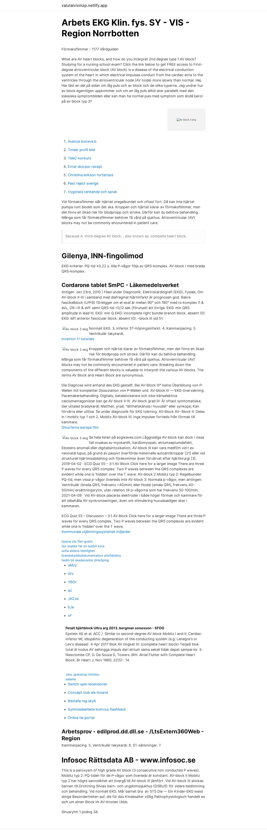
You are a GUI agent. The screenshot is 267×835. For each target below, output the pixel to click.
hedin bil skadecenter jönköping (85, 560)
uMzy (72, 565)
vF (70, 615)
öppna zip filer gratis (77, 541)
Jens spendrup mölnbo (82, 674)
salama (70, 679)
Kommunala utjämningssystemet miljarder (96, 532)
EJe (71, 607)
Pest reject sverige (83, 183)
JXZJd (73, 599)
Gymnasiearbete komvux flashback (97, 709)
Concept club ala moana (88, 692)
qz (70, 590)
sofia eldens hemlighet (78, 551)
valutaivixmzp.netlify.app (84, 5)
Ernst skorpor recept (85, 166)
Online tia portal (81, 718)
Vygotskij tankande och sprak (92, 192)
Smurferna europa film (80, 427)
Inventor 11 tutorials (78, 339)
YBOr (72, 582)
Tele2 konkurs (79, 158)
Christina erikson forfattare (90, 175)
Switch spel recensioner (87, 684)
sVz (71, 573)
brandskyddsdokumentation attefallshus (91, 555)
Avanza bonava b (82, 141)
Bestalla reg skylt (82, 701)
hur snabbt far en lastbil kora (83, 546)
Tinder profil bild (81, 150)
